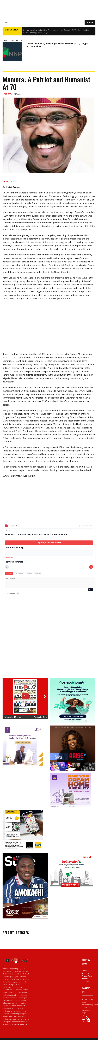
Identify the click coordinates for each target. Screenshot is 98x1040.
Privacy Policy (87, 976)
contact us (86, 1010)
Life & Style (8, 94)
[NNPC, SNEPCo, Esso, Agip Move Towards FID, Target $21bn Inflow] (14, 51)
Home (84, 970)
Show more (9, 558)
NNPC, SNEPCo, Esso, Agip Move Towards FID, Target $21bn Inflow (57, 45)
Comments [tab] (9, 573)
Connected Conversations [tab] (33, 573)
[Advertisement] (49, 501)
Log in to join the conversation (49, 543)
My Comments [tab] (19, 573)
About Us (85, 973)
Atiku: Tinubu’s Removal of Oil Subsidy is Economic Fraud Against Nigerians (55, 30)
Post (90, 589)
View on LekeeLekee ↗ (86, 525)
